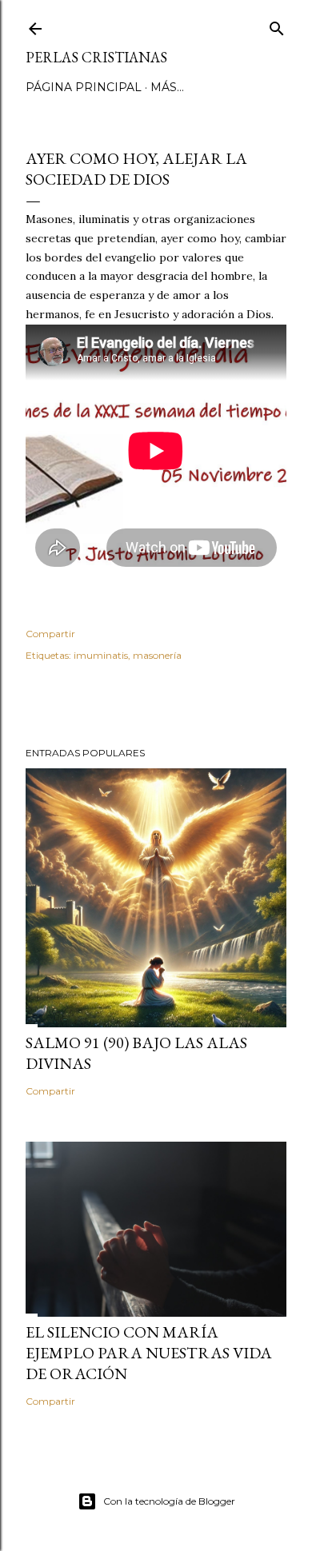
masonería (157, 655)
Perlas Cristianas (96, 57)
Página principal (84, 87)
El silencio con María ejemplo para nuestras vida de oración (149, 1353)
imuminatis (101, 655)
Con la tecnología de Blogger (169, 1501)
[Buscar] (276, 25)
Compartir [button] (50, 634)
